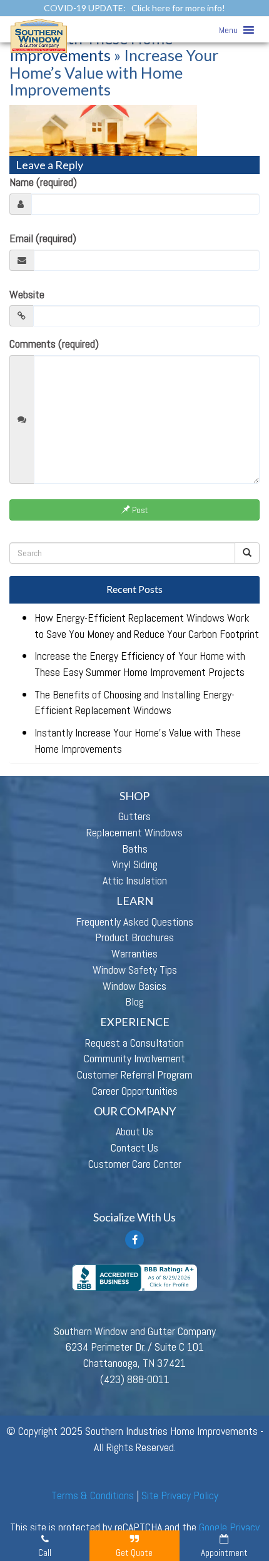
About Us (134, 1131)
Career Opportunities (135, 1091)
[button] (228, 29)
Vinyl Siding (135, 864)
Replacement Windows (134, 832)
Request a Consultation (134, 1042)
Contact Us (134, 1147)
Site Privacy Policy (179, 1495)
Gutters (134, 816)
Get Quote (134, 1553)
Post (139, 510)
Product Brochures (134, 937)
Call (44, 1553)
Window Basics (134, 986)
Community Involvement (134, 1058)
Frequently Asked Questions (134, 921)
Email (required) (42, 238)
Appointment (224, 1553)
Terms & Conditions (92, 1495)
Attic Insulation (135, 880)
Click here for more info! (178, 7)
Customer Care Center (134, 1164)
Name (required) (43, 182)
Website (26, 294)
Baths (135, 848)
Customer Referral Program (135, 1074)
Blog (134, 1001)
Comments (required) (54, 343)
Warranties (134, 953)
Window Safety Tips (135, 969)
